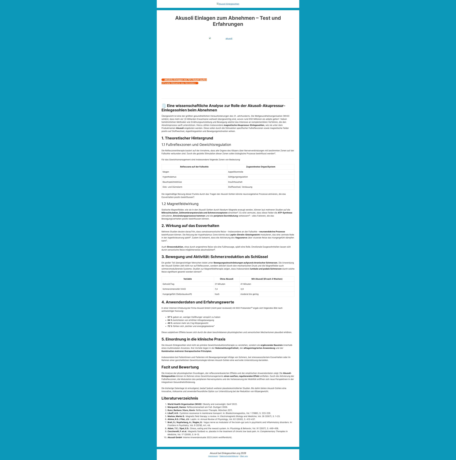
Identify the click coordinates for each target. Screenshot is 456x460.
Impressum (213, 456)
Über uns (244, 456)
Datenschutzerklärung (229, 456)
